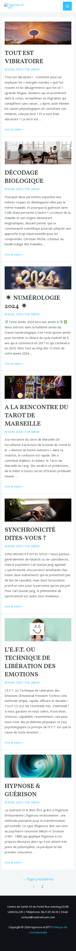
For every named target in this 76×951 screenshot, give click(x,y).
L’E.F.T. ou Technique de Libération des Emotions (30, 662)
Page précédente (38, 879)
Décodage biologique (24, 177)
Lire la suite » (14, 129)
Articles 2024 (14, 69)
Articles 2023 (14, 431)
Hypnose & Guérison (23, 790)
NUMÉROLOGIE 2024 (32, 302)
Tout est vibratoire (24, 57)
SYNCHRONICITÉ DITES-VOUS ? (30, 534)
